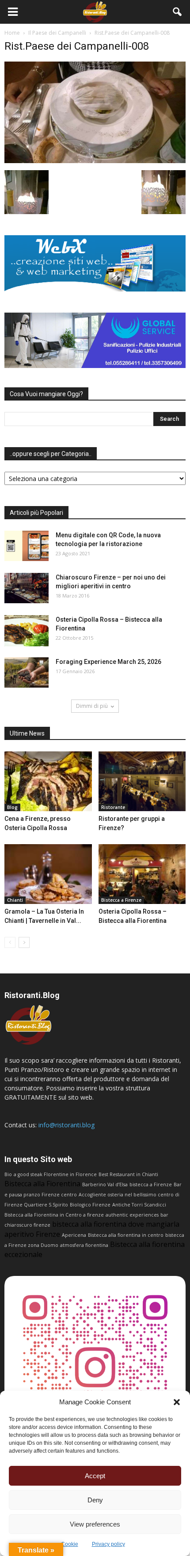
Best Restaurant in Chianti (128, 1174)
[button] (176, 1402)
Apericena (74, 1235)
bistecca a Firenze (150, 1184)
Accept (95, 1475)
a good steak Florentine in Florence (55, 1174)
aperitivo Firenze (32, 1234)
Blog (12, 807)
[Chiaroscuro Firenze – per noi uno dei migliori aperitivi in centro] (26, 588)
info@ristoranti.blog (66, 1125)
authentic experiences (132, 1215)
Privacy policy (108, 1544)
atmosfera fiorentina (84, 1245)
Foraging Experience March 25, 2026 (108, 661)
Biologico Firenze (90, 1205)
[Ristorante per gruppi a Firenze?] (142, 781)
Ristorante (113, 807)
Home (12, 32)
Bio (8, 1174)
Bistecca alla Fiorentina (42, 1183)
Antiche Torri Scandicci (139, 1205)
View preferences (95, 1524)
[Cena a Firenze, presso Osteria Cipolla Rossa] (48, 781)
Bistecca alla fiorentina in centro (125, 1235)
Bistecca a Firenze (121, 900)
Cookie (69, 1544)
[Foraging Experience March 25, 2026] (26, 672)
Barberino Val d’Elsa (105, 1184)
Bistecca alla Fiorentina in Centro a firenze (54, 1215)
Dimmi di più (92, 706)
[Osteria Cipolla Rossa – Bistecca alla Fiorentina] (26, 630)
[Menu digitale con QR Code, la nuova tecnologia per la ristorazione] (26, 546)
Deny (95, 1500)
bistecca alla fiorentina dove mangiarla (115, 1224)
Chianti (15, 900)
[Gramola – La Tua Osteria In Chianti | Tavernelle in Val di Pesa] (48, 874)
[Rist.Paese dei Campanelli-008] (95, 160)
